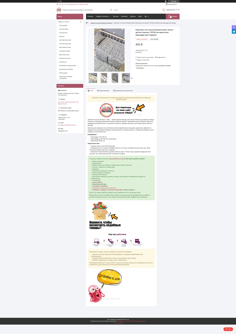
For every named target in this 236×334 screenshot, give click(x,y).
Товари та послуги (102, 16)
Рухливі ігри (62, 62)
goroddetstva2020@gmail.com (67, 125)
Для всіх (61, 36)
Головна (90, 16)
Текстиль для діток (65, 43)
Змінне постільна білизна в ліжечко (101, 23)
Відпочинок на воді (65, 47)
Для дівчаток (63, 32)
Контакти (124, 16)
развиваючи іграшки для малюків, (104, 188)
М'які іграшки (63, 73)
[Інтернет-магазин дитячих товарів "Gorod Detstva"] (59, 10)
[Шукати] (111, 10)
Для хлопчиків (63, 29)
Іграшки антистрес (65, 58)
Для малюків (63, 25)
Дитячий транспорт (65, 40)
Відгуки (133, 16)
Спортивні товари (64, 51)
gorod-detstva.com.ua (117, 159)
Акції (140, 16)
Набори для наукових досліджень (65, 77)
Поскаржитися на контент (124, 321)
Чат (229, 329)
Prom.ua (127, 319)
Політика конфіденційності (139, 321)
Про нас (115, 16)
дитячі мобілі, (97, 182)
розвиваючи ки (97, 186)
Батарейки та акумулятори (67, 65)
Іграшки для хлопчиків (66, 69)
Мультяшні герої (64, 54)
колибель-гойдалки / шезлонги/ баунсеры (107, 190)
